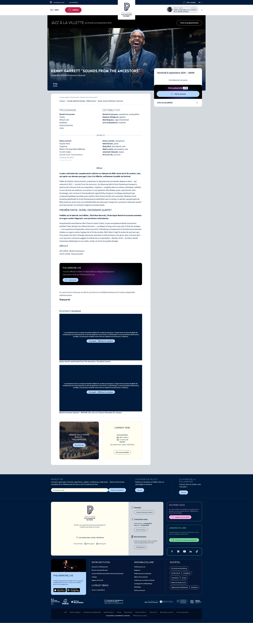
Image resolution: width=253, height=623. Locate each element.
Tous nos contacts (141, 529)
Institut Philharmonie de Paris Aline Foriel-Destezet (107, 573)
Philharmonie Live (139, 567)
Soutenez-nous (59, 2)
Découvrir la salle (79, 445)
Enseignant (186, 573)
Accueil (61, 97)
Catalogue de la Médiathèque (143, 583)
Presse (119, 612)
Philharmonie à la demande (142, 573)
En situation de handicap (179, 568)
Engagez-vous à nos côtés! (182, 517)
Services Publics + (140, 612)
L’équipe (94, 577)
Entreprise (194, 587)
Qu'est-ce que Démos (98, 590)
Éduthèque (137, 587)
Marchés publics (109, 612)
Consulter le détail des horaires (144, 512)
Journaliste (174, 578)
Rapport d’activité (97, 580)
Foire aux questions (183, 612)
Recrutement (128, 612)
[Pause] (190, 35)
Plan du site (153, 612)
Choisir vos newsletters (117, 490)
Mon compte (191, 2)
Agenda (75, 10)
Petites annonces (139, 590)
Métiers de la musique (141, 577)
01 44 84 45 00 (147, 523)
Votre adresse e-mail (58, 490)
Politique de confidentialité (92, 612)
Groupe (184, 578)
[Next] (199, 35)
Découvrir (139, 490)
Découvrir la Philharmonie (100, 567)
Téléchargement (140, 547)
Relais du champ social (178, 582)
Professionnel (175, 573)
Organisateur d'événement (179, 587)
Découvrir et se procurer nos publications (186, 540)
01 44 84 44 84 (145, 525)
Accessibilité (73, 2)
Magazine (137, 570)
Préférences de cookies (140, 615)
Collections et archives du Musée (144, 580)
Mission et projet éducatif (100, 570)
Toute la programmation (189, 23)
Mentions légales (75, 612)
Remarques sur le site (166, 612)
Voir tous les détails (122, 452)
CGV (65, 612)
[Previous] (195, 35)
